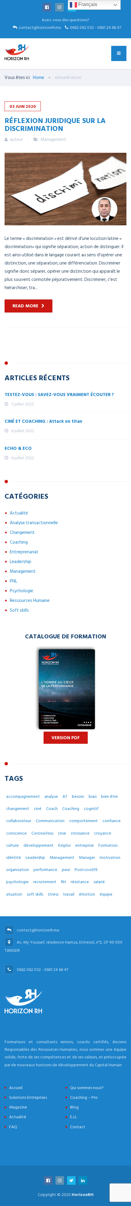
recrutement (44, 881)
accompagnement (23, 796)
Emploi (64, 845)
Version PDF (65, 738)
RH (63, 881)
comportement (83, 820)
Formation (108, 845)
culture (12, 845)
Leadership (20, 561)
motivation (110, 857)
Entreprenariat (24, 552)
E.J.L (73, 1116)
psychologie (17, 881)
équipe (106, 894)
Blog (74, 1107)
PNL (13, 581)
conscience (16, 833)
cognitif (91, 808)
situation (14, 894)
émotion (87, 894)
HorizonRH (83, 1194)
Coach (52, 808)
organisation (17, 869)
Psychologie (21, 591)
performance (45, 869)
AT (64, 796)
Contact (77, 1126)
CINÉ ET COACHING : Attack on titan (43, 421)
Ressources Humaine (30, 600)
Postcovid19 (86, 869)
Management (53, 139)
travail (68, 894)
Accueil (16, 1087)
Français (87, 4)
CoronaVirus (42, 833)
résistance (80, 881)
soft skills (35, 894)
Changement (22, 532)
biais (93, 796)
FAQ (13, 1126)
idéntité (13, 857)
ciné (37, 808)
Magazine (18, 1107)
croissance (80, 833)
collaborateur (18, 820)
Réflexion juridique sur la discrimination (55, 124)
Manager (87, 857)
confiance (111, 820)
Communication (50, 820)
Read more (25, 306)
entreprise (84, 845)
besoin (78, 796)
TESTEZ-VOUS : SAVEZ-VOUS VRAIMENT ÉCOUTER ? (59, 394)
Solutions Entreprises (28, 1097)
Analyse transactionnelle (34, 523)
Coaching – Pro (84, 1097)
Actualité (19, 513)
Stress (53, 894)
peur (66, 869)
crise (62, 833)
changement (17, 808)
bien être (109, 796)
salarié (99, 881)
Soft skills (19, 610)
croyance (102, 833)
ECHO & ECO (18, 448)
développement (38, 845)
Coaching (19, 542)
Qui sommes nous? (87, 1087)
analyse (51, 796)
